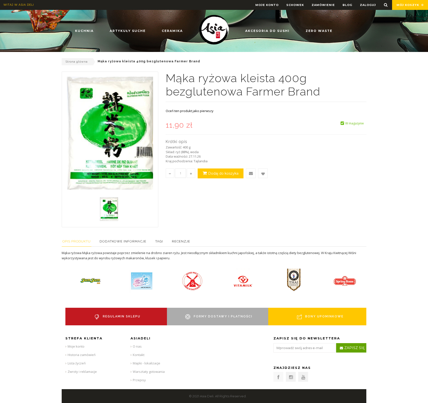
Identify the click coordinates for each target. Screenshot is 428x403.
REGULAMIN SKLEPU (121, 316)
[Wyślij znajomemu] (251, 173)
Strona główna (76, 61)
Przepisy (139, 380)
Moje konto (76, 346)
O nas (137, 346)
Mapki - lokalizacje (146, 363)
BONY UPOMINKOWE (324, 316)
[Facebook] (278, 377)
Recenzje (181, 241)
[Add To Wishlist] (263, 173)
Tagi (159, 241)
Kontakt (138, 355)
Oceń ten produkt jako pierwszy (190, 111)
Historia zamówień (82, 355)
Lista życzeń (77, 363)
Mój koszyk (410, 5)
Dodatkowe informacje (123, 241)
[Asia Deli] (214, 30)
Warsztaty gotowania (149, 371)
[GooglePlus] (291, 377)
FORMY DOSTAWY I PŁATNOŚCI (223, 316)
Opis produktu (76, 241)
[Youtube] (303, 377)
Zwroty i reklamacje (82, 371)
